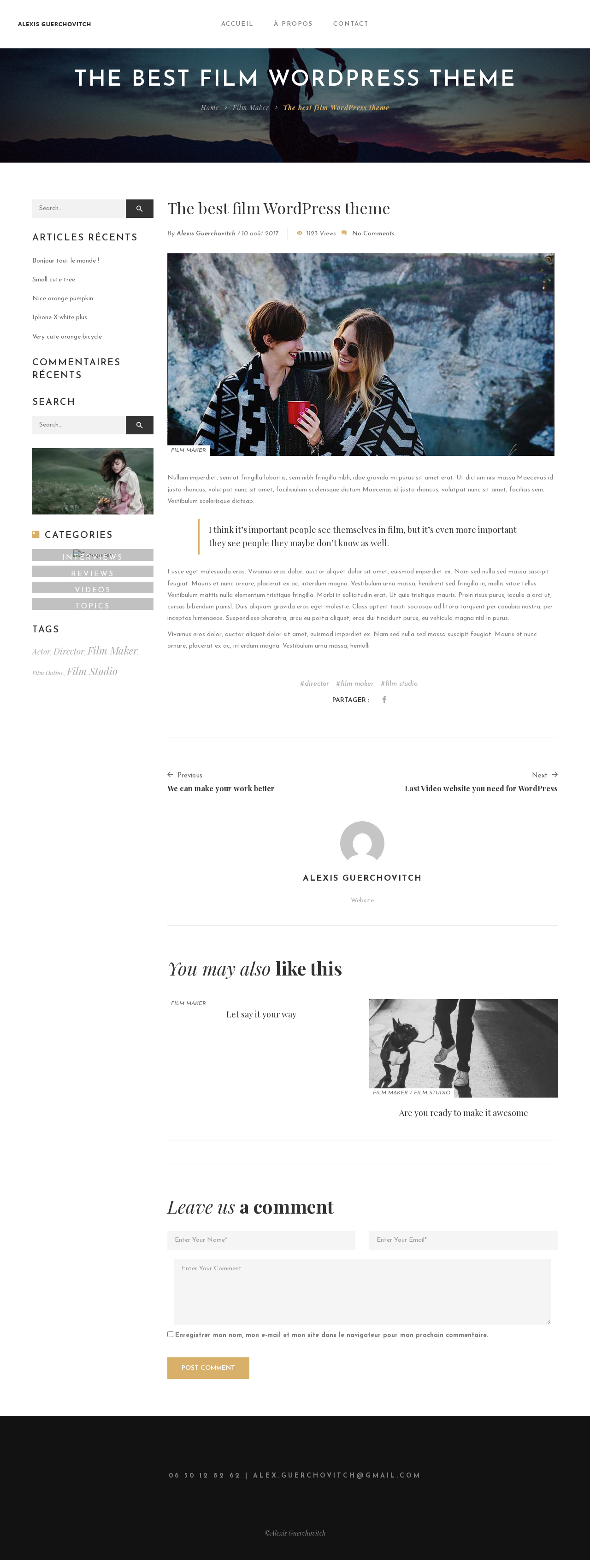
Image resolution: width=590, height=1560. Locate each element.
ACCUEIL (237, 24)
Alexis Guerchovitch (206, 233)
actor (41, 651)
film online (48, 673)
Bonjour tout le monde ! (65, 260)
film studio (401, 684)
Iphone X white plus (59, 317)
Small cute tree (53, 279)
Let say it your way (261, 1014)
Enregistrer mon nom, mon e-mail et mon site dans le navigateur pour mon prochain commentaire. (331, 1335)
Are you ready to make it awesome (463, 1112)
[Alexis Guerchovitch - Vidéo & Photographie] (62, 24)
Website (362, 900)
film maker (357, 684)
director (317, 684)
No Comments (373, 233)
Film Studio (432, 1093)
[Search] (139, 208)
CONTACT (351, 24)
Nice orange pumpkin (62, 298)
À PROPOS (293, 24)
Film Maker (251, 107)
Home (210, 107)
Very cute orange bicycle (67, 336)
